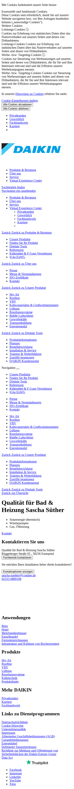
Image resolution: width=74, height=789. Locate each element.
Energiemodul (18, 448)
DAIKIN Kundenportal (24, 482)
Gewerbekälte (18, 441)
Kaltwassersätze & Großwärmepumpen (33, 426)
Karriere (14, 126)
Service (14, 177)
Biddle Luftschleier (21, 437)
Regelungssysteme (21, 434)
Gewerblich (16, 119)
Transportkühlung (20, 444)
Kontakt (7, 533)
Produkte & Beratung (22, 170)
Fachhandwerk (18, 122)
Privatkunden (17, 115)
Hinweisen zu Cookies (29, 94)
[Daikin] (31, 163)
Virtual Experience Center (25, 180)
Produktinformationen (23, 461)
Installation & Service (22, 472)
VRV (12, 423)
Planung (14, 465)
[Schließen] (17, 368)
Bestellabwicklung (21, 468)
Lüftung (14, 430)
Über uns (15, 173)
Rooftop (14, 419)
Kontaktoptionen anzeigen (18, 571)
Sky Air (14, 416)
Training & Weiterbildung (25, 475)
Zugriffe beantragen (21, 479)
